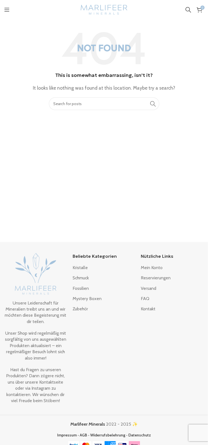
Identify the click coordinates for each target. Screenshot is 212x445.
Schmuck (81, 277)
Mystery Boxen (87, 298)
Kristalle (80, 267)
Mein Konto (152, 267)
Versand (148, 288)
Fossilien (81, 288)
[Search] (188, 9)
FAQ (145, 298)
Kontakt (148, 308)
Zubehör (80, 308)
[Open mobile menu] (6, 9)
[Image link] (35, 273)
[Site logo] (104, 9)
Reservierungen (156, 277)
